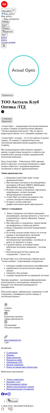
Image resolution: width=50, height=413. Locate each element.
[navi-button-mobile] (3, 46)
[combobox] (12, 400)
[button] (4, 37)
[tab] (7, 118)
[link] (5, 28)
